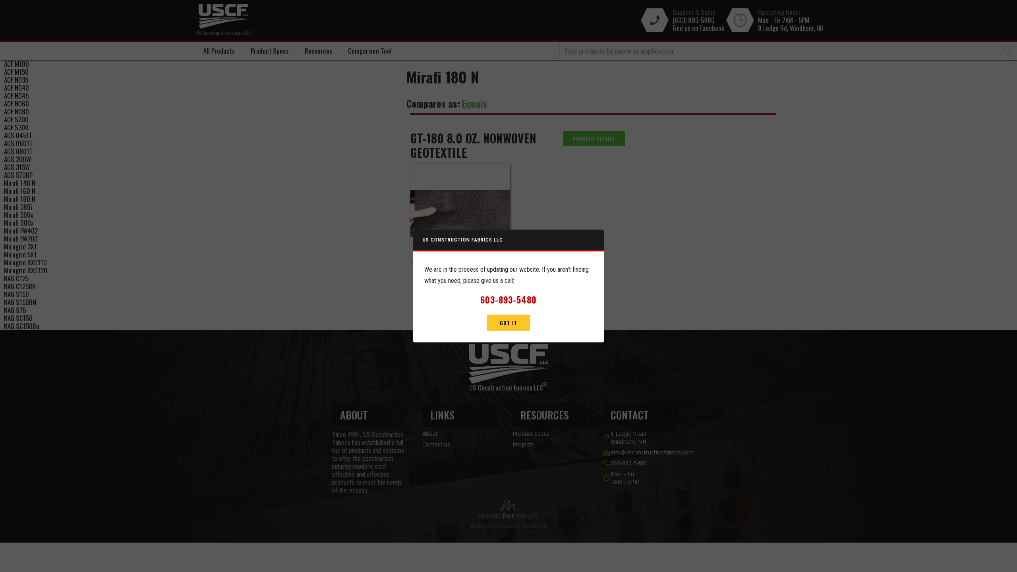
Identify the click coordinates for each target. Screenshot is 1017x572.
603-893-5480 (508, 299)
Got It (508, 323)
